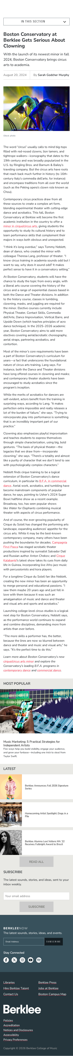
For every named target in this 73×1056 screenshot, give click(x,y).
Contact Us (10, 994)
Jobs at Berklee (48, 988)
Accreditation (11, 1025)
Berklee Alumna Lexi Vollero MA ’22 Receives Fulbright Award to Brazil (45, 843)
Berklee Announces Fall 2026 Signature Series (46, 787)
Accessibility (11, 1035)
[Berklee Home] (36, 1009)
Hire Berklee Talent (16, 988)
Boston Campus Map (52, 994)
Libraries (9, 982)
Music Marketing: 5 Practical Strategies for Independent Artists (31, 743)
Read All (36, 862)
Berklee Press (47, 982)
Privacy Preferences (15, 1040)
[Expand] (64, 21)
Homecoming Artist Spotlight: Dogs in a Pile (46, 815)
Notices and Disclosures (18, 1030)
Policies (8, 1020)
